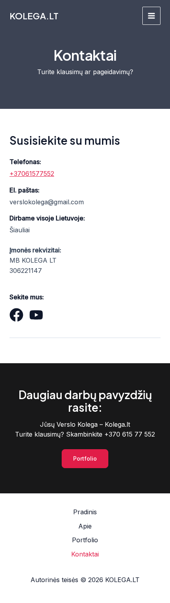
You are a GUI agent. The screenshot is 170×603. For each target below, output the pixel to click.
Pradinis (85, 512)
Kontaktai (85, 554)
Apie (85, 526)
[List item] (16, 315)
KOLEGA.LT (34, 15)
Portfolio (85, 540)
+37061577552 (31, 173)
